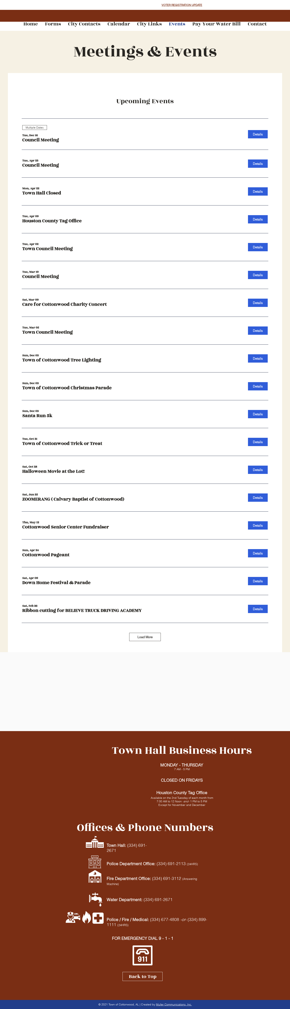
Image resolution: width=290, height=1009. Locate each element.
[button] (40, 140)
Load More (145, 637)
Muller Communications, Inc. (174, 1004)
